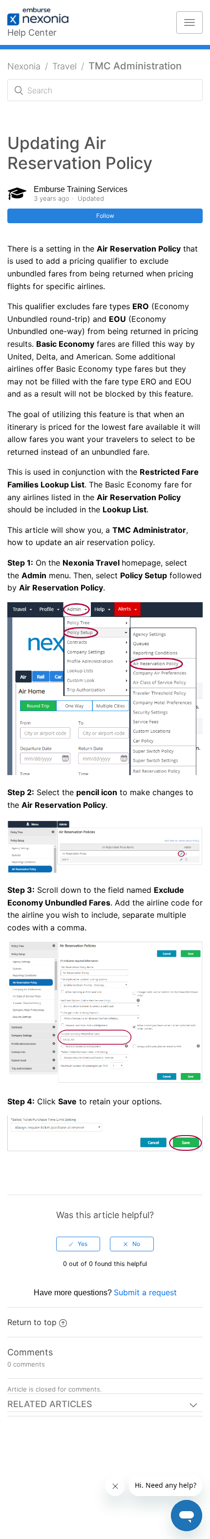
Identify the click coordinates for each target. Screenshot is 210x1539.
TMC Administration (135, 66)
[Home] (42, 17)
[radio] (78, 1244)
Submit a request (145, 1292)
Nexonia (24, 66)
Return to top (32, 1322)
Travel (64, 66)
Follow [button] (105, 215)
